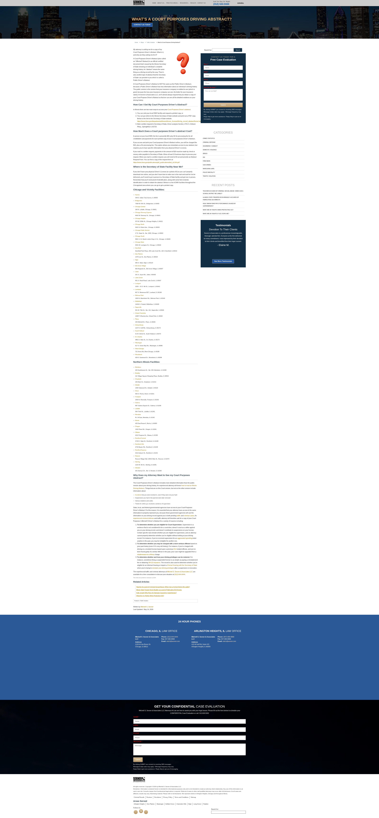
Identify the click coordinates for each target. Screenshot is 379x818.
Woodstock (138, 354)
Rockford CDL (139, 444)
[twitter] (141, 811)
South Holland (139, 331)
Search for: (208, 50)
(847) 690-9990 (228, 637)
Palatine (205, 804)
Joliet (136, 271)
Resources (184, 3)
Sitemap (193, 797)
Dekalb (137, 385)
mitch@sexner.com (173, 641)
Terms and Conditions (181, 797)
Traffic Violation (209, 176)
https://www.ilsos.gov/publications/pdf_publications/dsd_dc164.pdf (156, 162)
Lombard (138, 289)
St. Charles (138, 337)
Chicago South (139, 236)
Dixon (137, 391)
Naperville (138, 307)
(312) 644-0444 (221, 4)
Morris (137, 420)
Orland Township (140, 313)
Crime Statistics (209, 138)
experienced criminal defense (143, 518)
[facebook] (136, 812)
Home (154, 3)
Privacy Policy (167, 797)
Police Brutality (209, 172)
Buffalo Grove (170, 804)
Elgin (136, 260)
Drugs (205, 153)
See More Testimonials (223, 261)
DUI (175, 549)
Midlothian (138, 301)
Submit (223, 105)
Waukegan (138, 342)
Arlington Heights (139, 804)
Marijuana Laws (208, 168)
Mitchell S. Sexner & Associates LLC (180, 571)
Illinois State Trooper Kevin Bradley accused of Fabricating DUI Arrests (159, 590)
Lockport (138, 283)
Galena (137, 402)
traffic (179, 515)
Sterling (137, 462)
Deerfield (138, 248)
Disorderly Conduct (210, 146)
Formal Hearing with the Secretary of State (182, 565)
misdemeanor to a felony (145, 554)
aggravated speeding (184, 538)
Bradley (137, 373)
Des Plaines (139, 254)
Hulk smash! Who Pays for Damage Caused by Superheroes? (156, 593)
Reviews (149, 797)
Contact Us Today (142, 25)
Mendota (138, 414)
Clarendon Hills (181, 804)
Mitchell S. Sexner (147, 607)
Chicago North (139, 224)
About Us (160, 3)
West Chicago (139, 348)
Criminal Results (139, 797)
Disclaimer (157, 797)
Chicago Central (140, 206)
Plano (137, 319)
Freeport (138, 397)
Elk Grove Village (140, 266)
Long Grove (197, 804)
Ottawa (137, 432)
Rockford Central (140, 438)
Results (193, 3)
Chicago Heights (140, 218)
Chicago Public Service (142, 230)
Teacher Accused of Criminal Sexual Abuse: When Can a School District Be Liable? (163, 587)
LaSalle (137, 408)
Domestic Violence (210, 150)
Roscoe (137, 456)
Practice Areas (172, 3)
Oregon (137, 426)
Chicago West (139, 242)
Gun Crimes (207, 165)
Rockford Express (140, 450)
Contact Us (201, 3)
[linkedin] (146, 812)
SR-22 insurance (154, 562)
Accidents (138, 495)
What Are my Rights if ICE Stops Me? (216, 213)
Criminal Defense (209, 142)
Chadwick (138, 379)
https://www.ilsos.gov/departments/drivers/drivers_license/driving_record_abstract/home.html (169, 121)
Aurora (137, 194)
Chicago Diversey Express (143, 212)
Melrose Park (139, 295)
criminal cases (189, 515)
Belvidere (138, 367)
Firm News (206, 161)
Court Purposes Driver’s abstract (179, 109)
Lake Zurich (139, 277)
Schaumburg (139, 325)
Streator (137, 468)
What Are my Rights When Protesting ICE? (150, 596)
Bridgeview (138, 200)
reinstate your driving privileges (163, 568)
